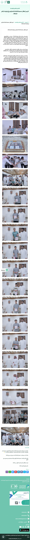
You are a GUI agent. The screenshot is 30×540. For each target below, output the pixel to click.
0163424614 (24, 512)
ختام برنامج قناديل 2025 (23, 465)
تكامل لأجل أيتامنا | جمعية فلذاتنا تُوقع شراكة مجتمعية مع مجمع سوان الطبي (15, 459)
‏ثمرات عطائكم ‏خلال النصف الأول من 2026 (20, 462)
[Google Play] (24, 530)
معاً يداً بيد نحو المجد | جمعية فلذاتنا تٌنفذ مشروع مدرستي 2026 (17, 455)
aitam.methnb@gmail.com (21, 518)
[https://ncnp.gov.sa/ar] (24, 486)
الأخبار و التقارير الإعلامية (19, 22)
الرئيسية (26, 22)
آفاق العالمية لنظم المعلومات (13, 538)
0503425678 (24, 515)
